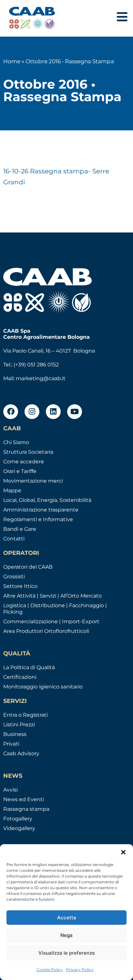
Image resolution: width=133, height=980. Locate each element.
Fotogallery (17, 819)
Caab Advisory (21, 753)
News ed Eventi (23, 799)
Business (14, 734)
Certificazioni (19, 677)
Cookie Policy (49, 969)
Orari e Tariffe (19, 471)
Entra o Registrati (25, 715)
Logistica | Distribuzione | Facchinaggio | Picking (55, 608)
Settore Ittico (20, 586)
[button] (123, 852)
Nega (66, 935)
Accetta (66, 917)
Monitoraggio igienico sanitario (43, 687)
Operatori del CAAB (28, 567)
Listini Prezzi (19, 725)
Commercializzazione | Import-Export (51, 621)
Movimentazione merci (33, 481)
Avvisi (10, 790)
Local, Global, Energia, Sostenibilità (47, 500)
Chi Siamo (16, 442)
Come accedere (23, 462)
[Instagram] (32, 411)
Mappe (12, 490)
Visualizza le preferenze (66, 953)
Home (11, 61)
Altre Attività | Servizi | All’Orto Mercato (52, 596)
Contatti (14, 539)
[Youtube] (74, 411)
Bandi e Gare (19, 529)
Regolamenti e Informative (38, 519)
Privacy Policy (80, 969)
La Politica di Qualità (29, 667)
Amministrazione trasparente (40, 510)
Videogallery (19, 828)
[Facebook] (10, 411)
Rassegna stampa (26, 809)
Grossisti (14, 576)
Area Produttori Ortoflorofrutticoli (46, 631)
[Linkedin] (53, 411)
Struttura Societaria (28, 452)
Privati (11, 744)
